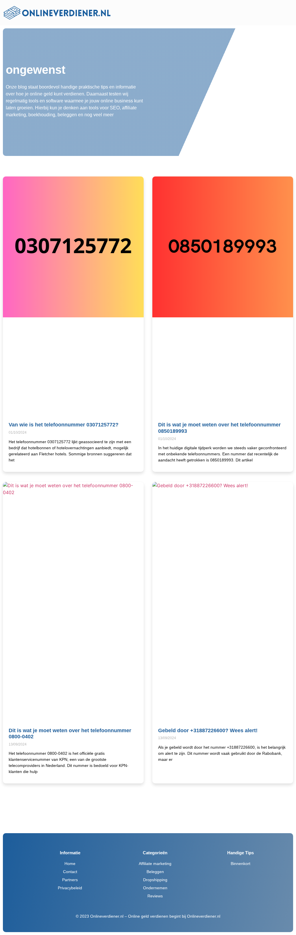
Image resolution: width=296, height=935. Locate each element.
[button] (205, 12)
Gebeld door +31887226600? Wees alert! (208, 730)
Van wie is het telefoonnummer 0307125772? (64, 425)
